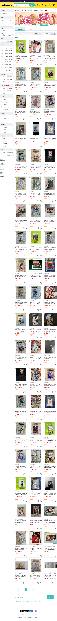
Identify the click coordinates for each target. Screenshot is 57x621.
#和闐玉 (22, 601)
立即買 (30, 29)
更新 (38, 615)
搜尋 (50, 597)
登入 (40, 5)
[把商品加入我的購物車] (26, 64)
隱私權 (25, 617)
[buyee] (6, 34)
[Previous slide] (15, 46)
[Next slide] (27, 46)
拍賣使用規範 (30, 617)
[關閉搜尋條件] (20, 5)
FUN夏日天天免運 (44, 24)
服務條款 (20, 617)
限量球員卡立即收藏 (36, 24)
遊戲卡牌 (27, 24)
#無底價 (39, 601)
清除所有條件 (9, 155)
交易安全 (37, 617)
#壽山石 (27, 601)
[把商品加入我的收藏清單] (24, 64)
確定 (10, 23)
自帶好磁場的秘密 (18, 24)
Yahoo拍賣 (7, 5)
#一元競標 (17, 601)
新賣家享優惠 (52, 24)
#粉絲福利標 (33, 601)
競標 (41, 29)
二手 (51, 29)
